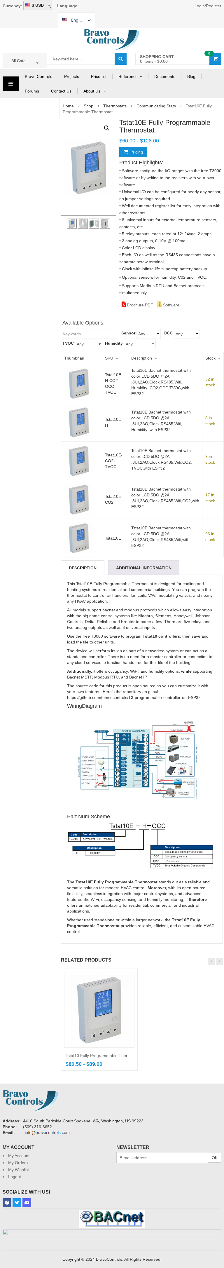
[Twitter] (17, 1202)
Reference (128, 76)
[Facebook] (7, 1202)
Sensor (128, 333)
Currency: (12, 6)
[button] (107, 128)
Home (68, 106)
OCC (168, 333)
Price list (98, 76)
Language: (68, 6)
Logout (14, 1176)
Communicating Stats (156, 106)
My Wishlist (18, 1169)
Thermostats (115, 106)
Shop (88, 106)
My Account (18, 1155)
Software (170, 305)
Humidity (114, 343)
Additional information (144, 568)
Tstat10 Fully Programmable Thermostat (103, 1055)
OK (215, 1157)
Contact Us (61, 91)
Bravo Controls (38, 76)
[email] (47, 1133)
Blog (191, 76)
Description (83, 568)
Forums (32, 91)
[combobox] (25, 60)
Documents (164, 76)
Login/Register (208, 6)
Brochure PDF (139, 305)
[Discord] (27, 1202)
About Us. (92, 91)
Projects (71, 76)
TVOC (68, 343)
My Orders (18, 1162)
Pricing (136, 152)
